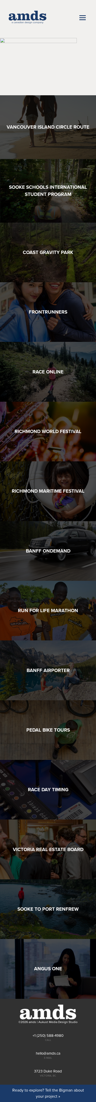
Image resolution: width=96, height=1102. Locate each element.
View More (48, 127)
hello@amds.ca (48, 1053)
